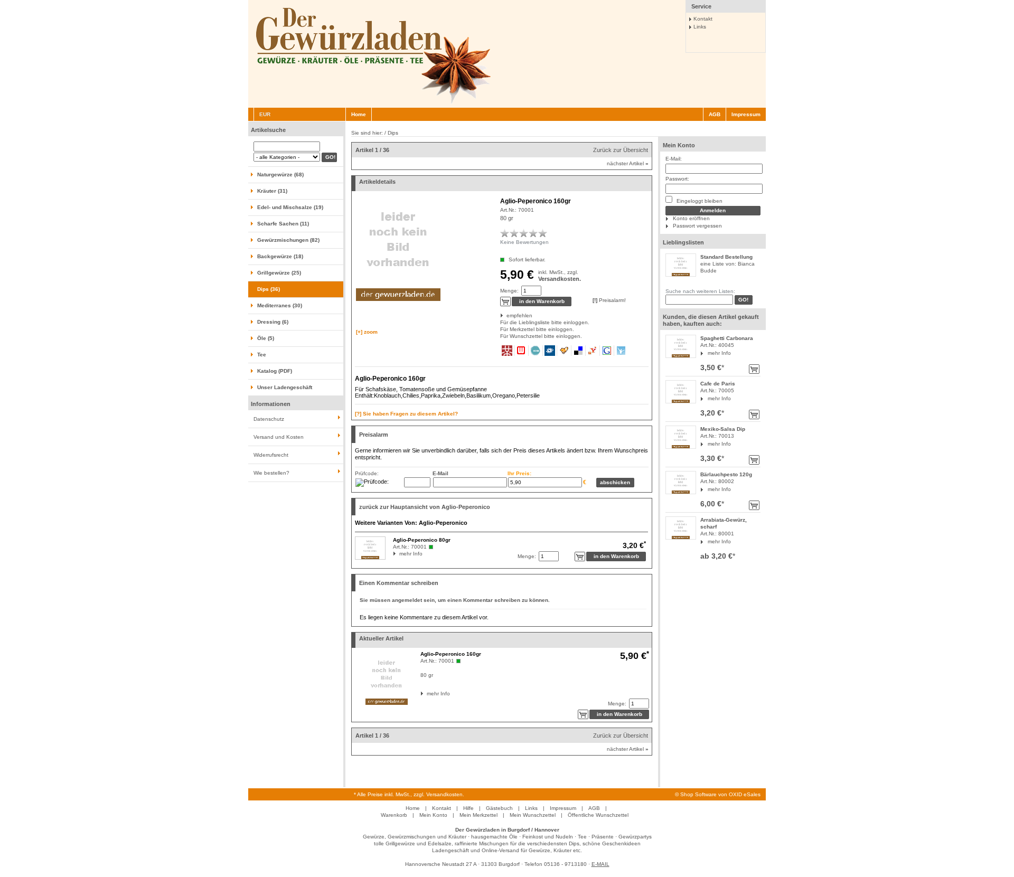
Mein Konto (679, 145)
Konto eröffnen (691, 218)
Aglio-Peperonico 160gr (450, 654)
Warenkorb (394, 815)
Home (358, 114)
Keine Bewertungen (524, 242)
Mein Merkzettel (478, 815)
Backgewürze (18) (280, 256)
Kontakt (702, 19)
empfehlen (507, 315)
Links (699, 27)
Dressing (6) (272, 322)
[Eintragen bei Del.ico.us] (578, 350)
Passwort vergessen (697, 226)
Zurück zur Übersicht (620, 150)
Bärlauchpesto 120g (726, 474)
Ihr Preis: (519, 473)
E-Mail (440, 473)
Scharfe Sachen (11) (283, 224)
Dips (393, 133)
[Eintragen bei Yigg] (564, 350)
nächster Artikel (628, 163)
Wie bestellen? (271, 473)
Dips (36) (268, 289)
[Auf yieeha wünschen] (621, 350)
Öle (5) (265, 338)
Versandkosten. (559, 279)
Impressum (745, 114)
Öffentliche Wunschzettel (598, 815)
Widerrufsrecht (270, 455)
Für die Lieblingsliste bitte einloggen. (501, 322)
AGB (714, 114)
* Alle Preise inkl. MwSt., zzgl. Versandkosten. (409, 794)
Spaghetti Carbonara (726, 338)
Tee (261, 354)
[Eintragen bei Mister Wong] (507, 350)
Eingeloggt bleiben (698, 201)
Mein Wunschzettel (533, 815)
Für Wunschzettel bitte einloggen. (501, 336)
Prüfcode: (367, 473)
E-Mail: (673, 159)
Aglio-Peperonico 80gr (421, 540)
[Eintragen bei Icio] (536, 350)
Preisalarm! (609, 300)
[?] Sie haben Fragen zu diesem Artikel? (406, 414)
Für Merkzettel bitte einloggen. (501, 329)
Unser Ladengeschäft (284, 387)
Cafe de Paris (717, 383)
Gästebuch (499, 808)
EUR (264, 114)
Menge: (509, 291)
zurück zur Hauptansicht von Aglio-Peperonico (424, 507)
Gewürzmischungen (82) (288, 240)
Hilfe (468, 808)
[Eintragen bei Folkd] (550, 350)
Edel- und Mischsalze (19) (290, 207)
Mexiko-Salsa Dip (722, 429)
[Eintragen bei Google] (607, 350)
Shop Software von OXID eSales (720, 794)
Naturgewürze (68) (280, 174)
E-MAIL (600, 864)
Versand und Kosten (278, 437)
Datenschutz (268, 419)
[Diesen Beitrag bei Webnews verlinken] (521, 350)
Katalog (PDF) (274, 371)
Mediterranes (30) (279, 305)
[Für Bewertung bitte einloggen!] (505, 233)
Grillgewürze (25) (279, 273)
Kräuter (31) (272, 191)
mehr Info (719, 353)
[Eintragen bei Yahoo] (593, 350)
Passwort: (677, 179)
